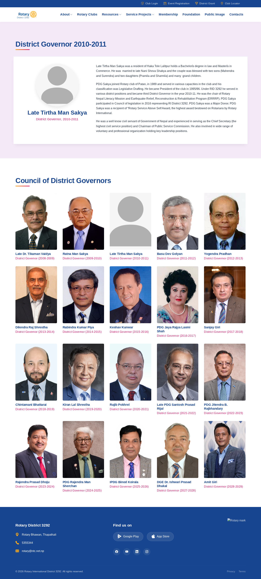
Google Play (131, 536)
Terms (242, 571)
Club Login (151, 3)
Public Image (215, 14)
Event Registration (178, 3)
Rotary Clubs (87, 14)
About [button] (65, 14)
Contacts (236, 14)
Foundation (191, 14)
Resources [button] (110, 14)
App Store (163, 536)
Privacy (231, 571)
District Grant (207, 3)
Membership (168, 14)
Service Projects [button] (138, 14)
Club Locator (232, 3)
